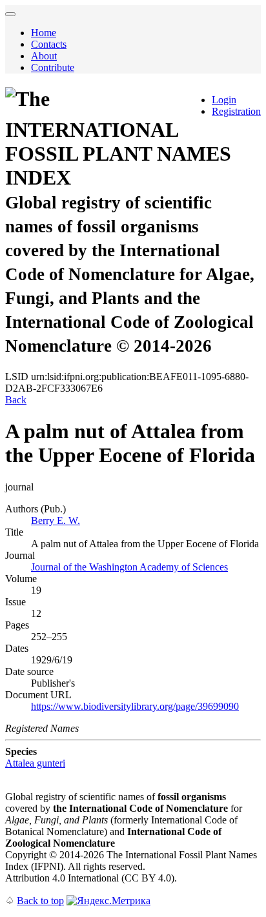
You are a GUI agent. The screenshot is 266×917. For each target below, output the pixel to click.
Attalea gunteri (35, 763)
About (44, 55)
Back (15, 399)
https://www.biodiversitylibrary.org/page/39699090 (135, 706)
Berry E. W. (55, 520)
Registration (236, 111)
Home (43, 32)
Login (224, 99)
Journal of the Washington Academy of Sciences (129, 566)
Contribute (52, 67)
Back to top (40, 900)
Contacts (48, 44)
